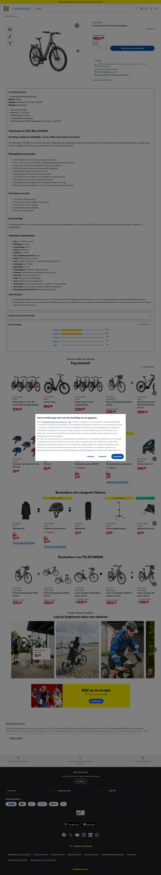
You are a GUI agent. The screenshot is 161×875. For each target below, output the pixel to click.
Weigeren (90, 456)
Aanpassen (103, 456)
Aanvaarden (117, 456)
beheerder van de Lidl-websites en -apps (57, 422)
